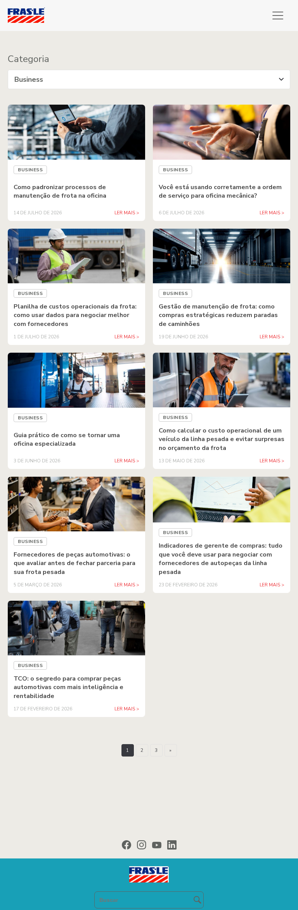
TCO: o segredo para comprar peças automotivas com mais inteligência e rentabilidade (68, 687)
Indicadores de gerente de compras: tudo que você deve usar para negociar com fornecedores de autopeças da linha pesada (220, 558)
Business (30, 541)
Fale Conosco (149, 403)
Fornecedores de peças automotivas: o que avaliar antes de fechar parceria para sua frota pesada (74, 563)
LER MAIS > (126, 460)
